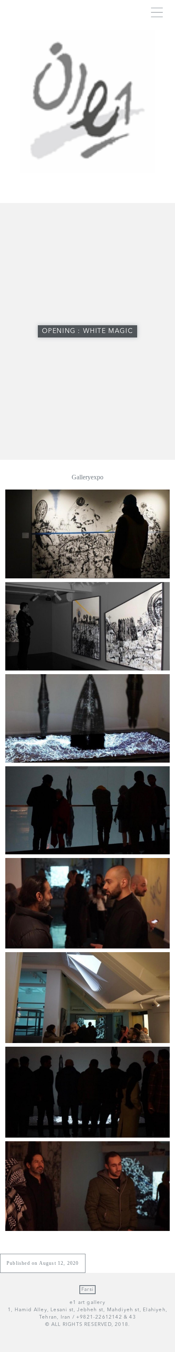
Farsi (87, 1289)
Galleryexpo (87, 477)
